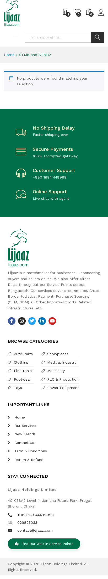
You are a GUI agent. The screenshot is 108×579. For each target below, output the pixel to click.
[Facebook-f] (11, 321)
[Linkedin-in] (42, 321)
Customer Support (54, 170)
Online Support (50, 191)
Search (97, 37)
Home (9, 55)
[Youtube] (52, 321)
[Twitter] (32, 321)
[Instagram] (22, 321)
